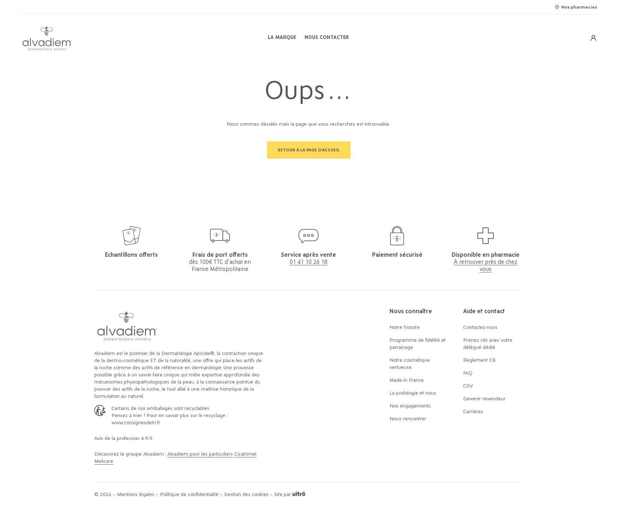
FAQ (467, 373)
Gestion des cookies (246, 494)
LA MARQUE (282, 37)
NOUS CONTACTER (327, 37)
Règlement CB (479, 360)
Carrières (473, 412)
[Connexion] (593, 37)
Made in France (407, 380)
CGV (468, 386)
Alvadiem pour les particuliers (200, 454)
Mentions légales (135, 494)
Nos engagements (410, 406)
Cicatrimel (245, 454)
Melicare (103, 461)
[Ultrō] (298, 494)
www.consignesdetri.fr (135, 423)
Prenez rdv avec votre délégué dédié (487, 343)
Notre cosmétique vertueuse (410, 363)
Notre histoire (405, 327)
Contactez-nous (480, 327)
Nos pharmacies (579, 7)
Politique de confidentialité (189, 494)
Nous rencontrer (408, 419)
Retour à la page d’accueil (309, 149)
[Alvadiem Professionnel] (116, 38)
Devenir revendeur (484, 399)
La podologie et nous (413, 393)
